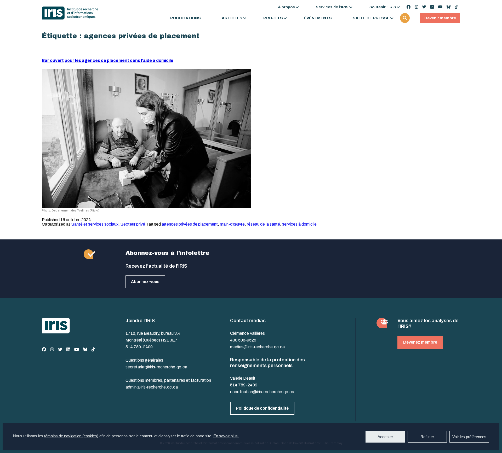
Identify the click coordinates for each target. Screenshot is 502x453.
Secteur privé (133, 224)
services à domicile (299, 224)
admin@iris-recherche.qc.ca (152, 387)
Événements (318, 18)
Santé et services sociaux (94, 224)
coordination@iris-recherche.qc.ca (262, 392)
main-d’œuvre (232, 224)
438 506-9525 (243, 340)
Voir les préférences (469, 436)
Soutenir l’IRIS (382, 7)
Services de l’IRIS (332, 7)
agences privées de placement (190, 224)
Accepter (385, 436)
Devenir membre (440, 18)
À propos (286, 7)
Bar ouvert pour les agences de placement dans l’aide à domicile (107, 60)
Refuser (427, 436)
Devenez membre (420, 342)
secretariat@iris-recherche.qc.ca (156, 367)
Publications (185, 18)
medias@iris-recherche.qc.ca (257, 347)
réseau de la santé (263, 224)
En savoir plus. (226, 436)
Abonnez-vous (145, 281)
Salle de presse (371, 18)
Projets (273, 18)
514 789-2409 (139, 347)
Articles (232, 18)
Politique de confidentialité (262, 408)
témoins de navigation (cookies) (71, 436)
